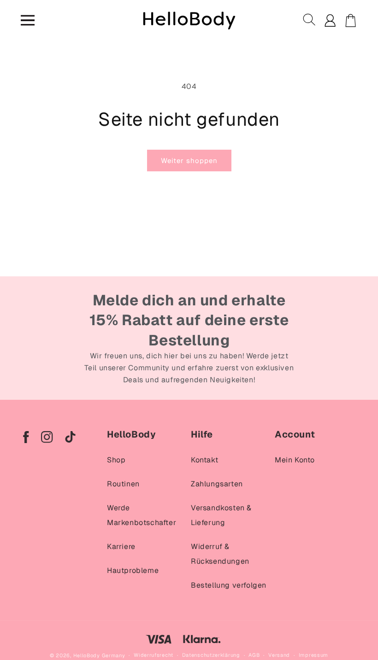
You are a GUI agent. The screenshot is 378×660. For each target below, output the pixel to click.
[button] (310, 20)
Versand (279, 655)
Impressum (313, 655)
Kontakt (204, 460)
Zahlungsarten (217, 484)
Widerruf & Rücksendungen (220, 554)
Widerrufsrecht (153, 655)
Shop (116, 460)
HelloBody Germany (99, 655)
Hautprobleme (133, 570)
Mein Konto (295, 460)
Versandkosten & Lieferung (221, 515)
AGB (254, 655)
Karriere (121, 546)
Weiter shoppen (189, 160)
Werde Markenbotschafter (141, 515)
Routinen (123, 484)
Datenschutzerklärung (211, 655)
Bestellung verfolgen (228, 585)
